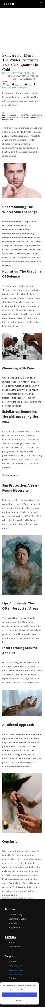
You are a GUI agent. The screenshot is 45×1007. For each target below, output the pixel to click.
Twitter (9, 85)
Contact (12, 978)
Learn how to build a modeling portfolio (18, 898)
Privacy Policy (15, 965)
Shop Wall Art (15, 927)
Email (30, 85)
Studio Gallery (15, 914)
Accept (19, 994)
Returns (12, 961)
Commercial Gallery (18, 918)
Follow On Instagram (18, 87)
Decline (19, 1000)
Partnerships (15, 946)
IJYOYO (8, 4)
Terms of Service (16, 970)
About (11, 942)
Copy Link (19, 85)
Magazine (13, 923)
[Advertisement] (22, 30)
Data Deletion (15, 974)
